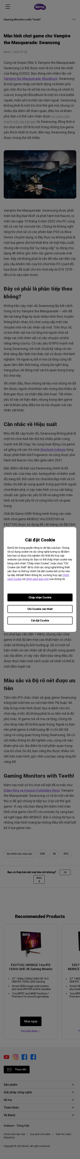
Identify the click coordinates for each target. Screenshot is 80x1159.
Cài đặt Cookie (40, 620)
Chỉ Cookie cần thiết (40, 609)
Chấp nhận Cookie (40, 597)
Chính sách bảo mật (37, 579)
